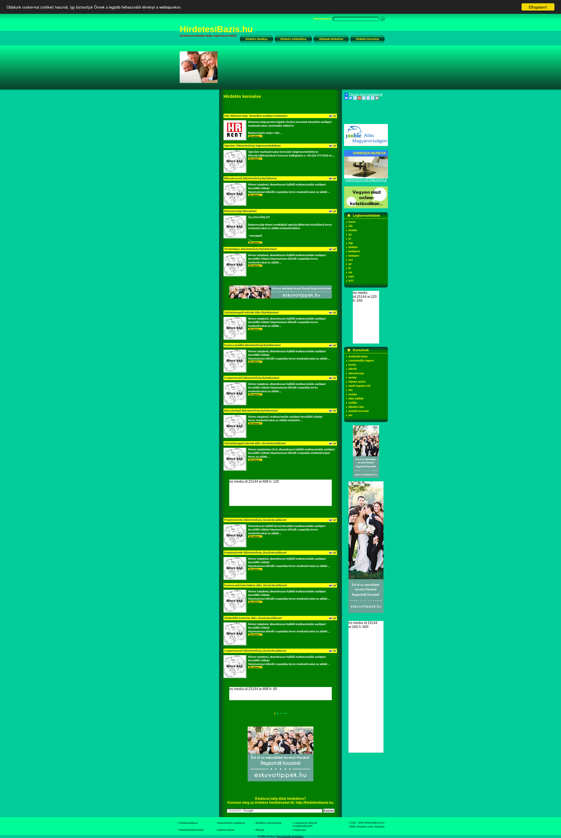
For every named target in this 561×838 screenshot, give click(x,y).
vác (350, 390)
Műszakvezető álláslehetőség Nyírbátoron (250, 178)
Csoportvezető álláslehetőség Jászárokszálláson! (255, 650)
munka (352, 230)
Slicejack (380, 826)
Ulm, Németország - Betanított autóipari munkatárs (256, 115)
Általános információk (268, 823)
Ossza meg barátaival (366, 94)
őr (349, 268)
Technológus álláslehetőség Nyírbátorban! (250, 249)
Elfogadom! (538, 7)
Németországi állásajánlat (240, 211)
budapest (354, 251)
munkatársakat (357, 356)
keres (352, 221)
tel (350, 234)
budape (353, 247)
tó (349, 238)
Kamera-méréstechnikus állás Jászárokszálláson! (255, 585)
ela (350, 272)
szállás (352, 402)
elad (351, 276)
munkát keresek (358, 411)
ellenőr (352, 368)
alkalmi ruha (356, 406)
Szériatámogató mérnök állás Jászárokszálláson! (255, 443)
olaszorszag (356, 373)
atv (350, 415)
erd (350, 259)
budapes (353, 255)
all (349, 264)
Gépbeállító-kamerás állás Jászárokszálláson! (253, 618)
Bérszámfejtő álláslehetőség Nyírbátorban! (251, 410)
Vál (350, 226)
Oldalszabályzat (188, 823)
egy (350, 243)
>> (285, 713)
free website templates (290, 836)
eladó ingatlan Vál (359, 385)
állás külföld (355, 398)
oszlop (352, 377)
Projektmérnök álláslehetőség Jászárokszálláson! (255, 520)
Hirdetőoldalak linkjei (191, 830)
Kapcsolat (300, 830)
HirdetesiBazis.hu (216, 29)
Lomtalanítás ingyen (361, 360)
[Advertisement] (304, 67)
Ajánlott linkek (226, 830)
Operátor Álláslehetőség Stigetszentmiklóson (252, 145)
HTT (350, 280)
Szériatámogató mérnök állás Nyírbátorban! (251, 312)
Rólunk (260, 830)
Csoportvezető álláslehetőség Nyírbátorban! (251, 377)
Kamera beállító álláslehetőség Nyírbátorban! (252, 345)
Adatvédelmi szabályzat (231, 823)
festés (352, 364)
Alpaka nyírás (357, 381)
